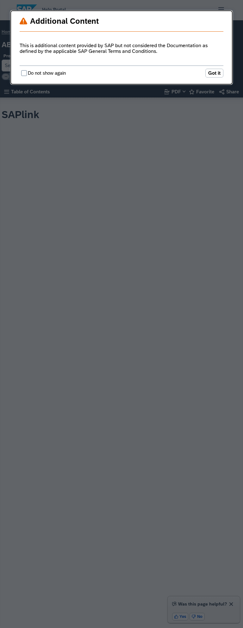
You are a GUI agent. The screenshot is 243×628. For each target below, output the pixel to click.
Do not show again (47, 73)
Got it (214, 73)
